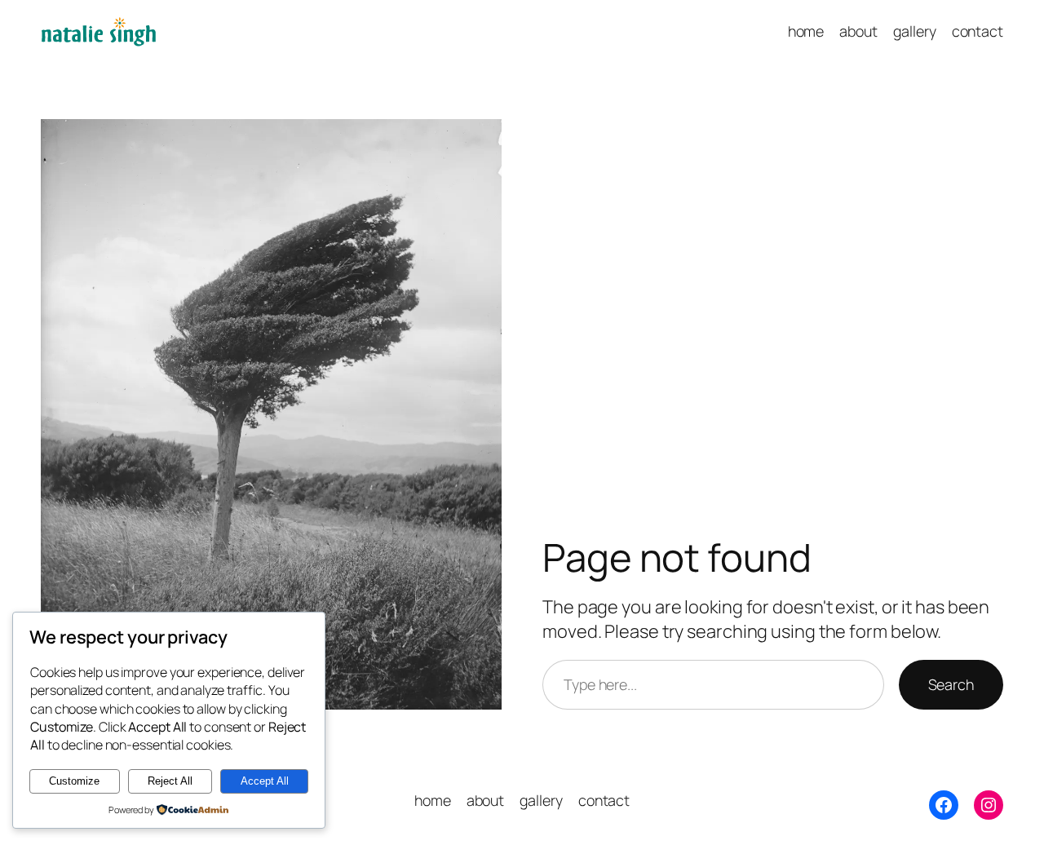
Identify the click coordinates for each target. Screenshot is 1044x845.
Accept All (265, 781)
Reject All (170, 781)
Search (951, 684)
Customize (74, 781)
